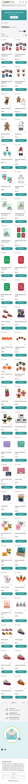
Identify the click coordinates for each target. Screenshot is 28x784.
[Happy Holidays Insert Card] (21, 287)
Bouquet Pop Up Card (20, 533)
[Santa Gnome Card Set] (7, 152)
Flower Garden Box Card (20, 561)
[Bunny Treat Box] (7, 579)
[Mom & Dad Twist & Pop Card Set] (21, 366)
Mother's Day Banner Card (6, 453)
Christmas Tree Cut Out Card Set (6, 214)
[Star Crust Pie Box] (7, 314)
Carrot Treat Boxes (20, 587)
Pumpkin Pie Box (19, 690)
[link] (5, 703)
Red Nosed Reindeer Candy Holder (20, 82)
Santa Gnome (18, 134)
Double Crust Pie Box (6, 690)
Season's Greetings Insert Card (6, 268)
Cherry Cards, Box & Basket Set (20, 55)
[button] (22, 2)
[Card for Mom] (21, 472)
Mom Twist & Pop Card (20, 401)
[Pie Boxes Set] (7, 632)
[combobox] (14, 5)
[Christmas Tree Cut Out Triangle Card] (21, 206)
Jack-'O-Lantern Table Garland (7, 347)
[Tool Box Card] (7, 393)
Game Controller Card (20, 426)
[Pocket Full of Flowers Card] (21, 498)
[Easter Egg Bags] (21, 605)
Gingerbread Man (5, 134)
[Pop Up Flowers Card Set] (7, 525)
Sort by (2, 34)
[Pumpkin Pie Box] (21, 683)
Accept (13, 774)
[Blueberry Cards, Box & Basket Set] (7, 74)
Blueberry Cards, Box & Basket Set (7, 82)
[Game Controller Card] (21, 419)
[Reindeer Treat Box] (7, 101)
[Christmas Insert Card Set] (21, 233)
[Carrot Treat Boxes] (21, 579)
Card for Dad (4, 506)
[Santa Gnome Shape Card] (21, 152)
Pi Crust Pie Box (19, 639)
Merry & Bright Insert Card (6, 295)
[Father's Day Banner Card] (21, 444)
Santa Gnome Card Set (7, 159)
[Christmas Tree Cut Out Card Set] (7, 206)
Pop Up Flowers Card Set (6, 534)
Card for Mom (18, 479)
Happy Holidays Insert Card (20, 295)
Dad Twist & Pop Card (6, 426)
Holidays (6, 22)
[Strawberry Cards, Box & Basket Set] (7, 47)
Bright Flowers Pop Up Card (6, 560)
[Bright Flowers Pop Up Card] (7, 552)
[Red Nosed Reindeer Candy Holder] (21, 74)
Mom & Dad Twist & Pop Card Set (20, 375)
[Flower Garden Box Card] (21, 552)
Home (2, 22)
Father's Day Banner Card (20, 453)
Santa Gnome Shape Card (20, 160)
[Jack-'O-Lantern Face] (7, 366)
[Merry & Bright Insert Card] (7, 287)
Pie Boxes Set (4, 639)
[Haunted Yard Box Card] (21, 314)
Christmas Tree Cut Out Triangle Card (20, 214)
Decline (13, 777)
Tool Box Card (4, 401)
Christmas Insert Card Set (20, 241)
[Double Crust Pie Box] (7, 683)
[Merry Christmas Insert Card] (21, 260)
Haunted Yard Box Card (21, 321)
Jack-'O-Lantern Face (6, 374)
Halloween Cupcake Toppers (20, 348)
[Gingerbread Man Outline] (21, 179)
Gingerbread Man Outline (19, 187)
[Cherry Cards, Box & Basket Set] (21, 47)
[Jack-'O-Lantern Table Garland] (7, 339)
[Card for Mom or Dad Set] (7, 471)
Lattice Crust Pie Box (20, 665)
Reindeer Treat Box (6, 108)
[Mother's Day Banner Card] (7, 444)
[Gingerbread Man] (7, 126)
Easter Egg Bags (19, 612)
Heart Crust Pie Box (6, 665)
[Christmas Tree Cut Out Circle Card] (7, 233)
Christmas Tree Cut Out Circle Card (6, 241)
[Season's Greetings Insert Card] (7, 260)
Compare (21, 31)
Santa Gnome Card (6, 186)
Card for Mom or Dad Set (6, 480)
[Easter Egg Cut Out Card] (7, 605)
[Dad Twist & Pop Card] (7, 419)
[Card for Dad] (7, 498)
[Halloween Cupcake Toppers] (21, 339)
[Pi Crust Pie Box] (21, 632)
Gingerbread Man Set (20, 108)
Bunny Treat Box (5, 587)
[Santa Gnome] (21, 126)
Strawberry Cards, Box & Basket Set (6, 55)
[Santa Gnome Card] (7, 179)
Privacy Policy (21, 770)
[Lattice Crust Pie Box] (21, 657)
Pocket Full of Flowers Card (20, 507)
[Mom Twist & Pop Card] (21, 393)
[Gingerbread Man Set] (21, 101)
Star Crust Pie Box (5, 321)
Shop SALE (14, 17)
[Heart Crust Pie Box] (7, 657)
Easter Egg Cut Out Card (6, 613)
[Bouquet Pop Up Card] (21, 525)
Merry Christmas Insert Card (21, 268)
